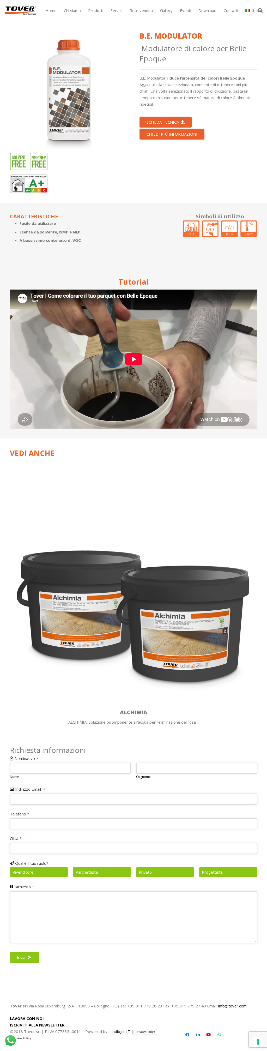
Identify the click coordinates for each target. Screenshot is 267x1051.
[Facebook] (187, 1035)
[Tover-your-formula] (21, 10)
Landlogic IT (119, 1031)
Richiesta (24, 886)
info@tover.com (232, 1005)
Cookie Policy (21, 1038)
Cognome (143, 776)
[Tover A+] (29, 183)
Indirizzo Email (30, 789)
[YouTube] (209, 1035)
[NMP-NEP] (39, 162)
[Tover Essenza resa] (229, 228)
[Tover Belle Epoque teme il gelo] (248, 228)
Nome (14, 776)
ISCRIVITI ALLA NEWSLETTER (37, 1025)
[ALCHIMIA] (133, 592)
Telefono (19, 813)
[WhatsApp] (219, 1035)
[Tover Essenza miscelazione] (191, 228)
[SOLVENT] (19, 162)
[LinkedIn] (198, 1035)
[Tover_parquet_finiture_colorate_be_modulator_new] (69, 90)
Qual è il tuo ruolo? (31, 863)
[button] (105, 10)
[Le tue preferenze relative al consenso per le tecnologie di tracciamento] (258, 1042)
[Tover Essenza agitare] (210, 228)
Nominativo (26, 758)
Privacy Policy (145, 1032)
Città (15, 838)
